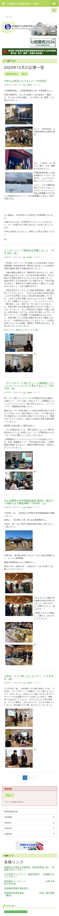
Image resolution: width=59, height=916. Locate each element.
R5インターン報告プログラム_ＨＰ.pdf (21, 329)
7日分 (9, 795)
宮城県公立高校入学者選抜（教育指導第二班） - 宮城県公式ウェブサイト (29, 868)
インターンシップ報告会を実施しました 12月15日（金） (29, 251)
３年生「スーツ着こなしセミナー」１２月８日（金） (29, 677)
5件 (24, 74)
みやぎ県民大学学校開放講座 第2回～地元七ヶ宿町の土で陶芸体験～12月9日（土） (28, 502)
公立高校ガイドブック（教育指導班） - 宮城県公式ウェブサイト (29, 875)
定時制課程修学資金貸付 (16, 888)
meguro (29, 84)
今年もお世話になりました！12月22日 (25, 80)
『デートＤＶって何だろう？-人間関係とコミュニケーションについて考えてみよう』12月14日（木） (29, 385)
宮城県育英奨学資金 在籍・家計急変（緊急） (29, 894)
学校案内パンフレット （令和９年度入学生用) (29, 882)
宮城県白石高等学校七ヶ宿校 (23, 3)
